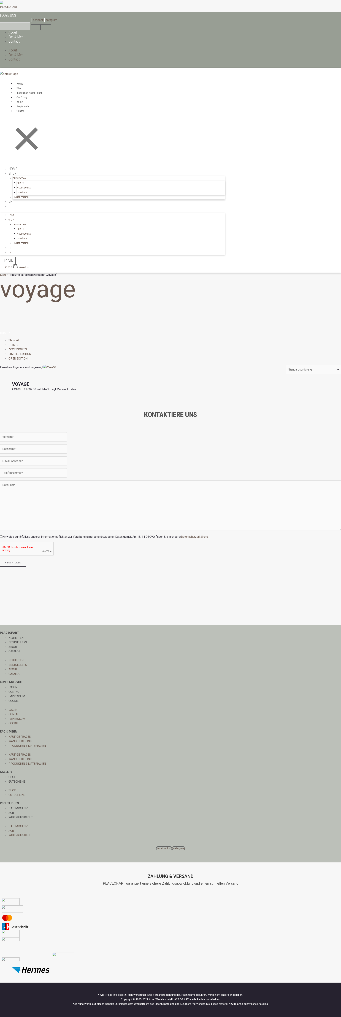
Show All (14, 340)
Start (3, 274)
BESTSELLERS (18, 642)
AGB (11, 813)
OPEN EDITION (18, 358)
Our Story (22, 97)
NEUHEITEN (16, 638)
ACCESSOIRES (24, 187)
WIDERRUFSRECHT (21, 817)
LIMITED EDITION (21, 197)
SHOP (12, 777)
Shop (19, 88)
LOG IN (13, 687)
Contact (14, 41)
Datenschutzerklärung (194, 536)
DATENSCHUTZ (18, 808)
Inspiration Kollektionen (29, 93)
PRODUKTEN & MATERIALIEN (27, 745)
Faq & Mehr (17, 37)
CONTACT (15, 691)
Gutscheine (22, 192)
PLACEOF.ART (8, 7)
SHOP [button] (13, 173)
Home (20, 83)
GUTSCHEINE (17, 781)
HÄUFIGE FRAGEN (20, 736)
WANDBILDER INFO (21, 741)
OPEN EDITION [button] (19, 178)
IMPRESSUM (17, 696)
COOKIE (13, 701)
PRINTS (20, 183)
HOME (13, 169)
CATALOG (14, 651)
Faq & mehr (23, 106)
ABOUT (13, 647)
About (13, 32)
